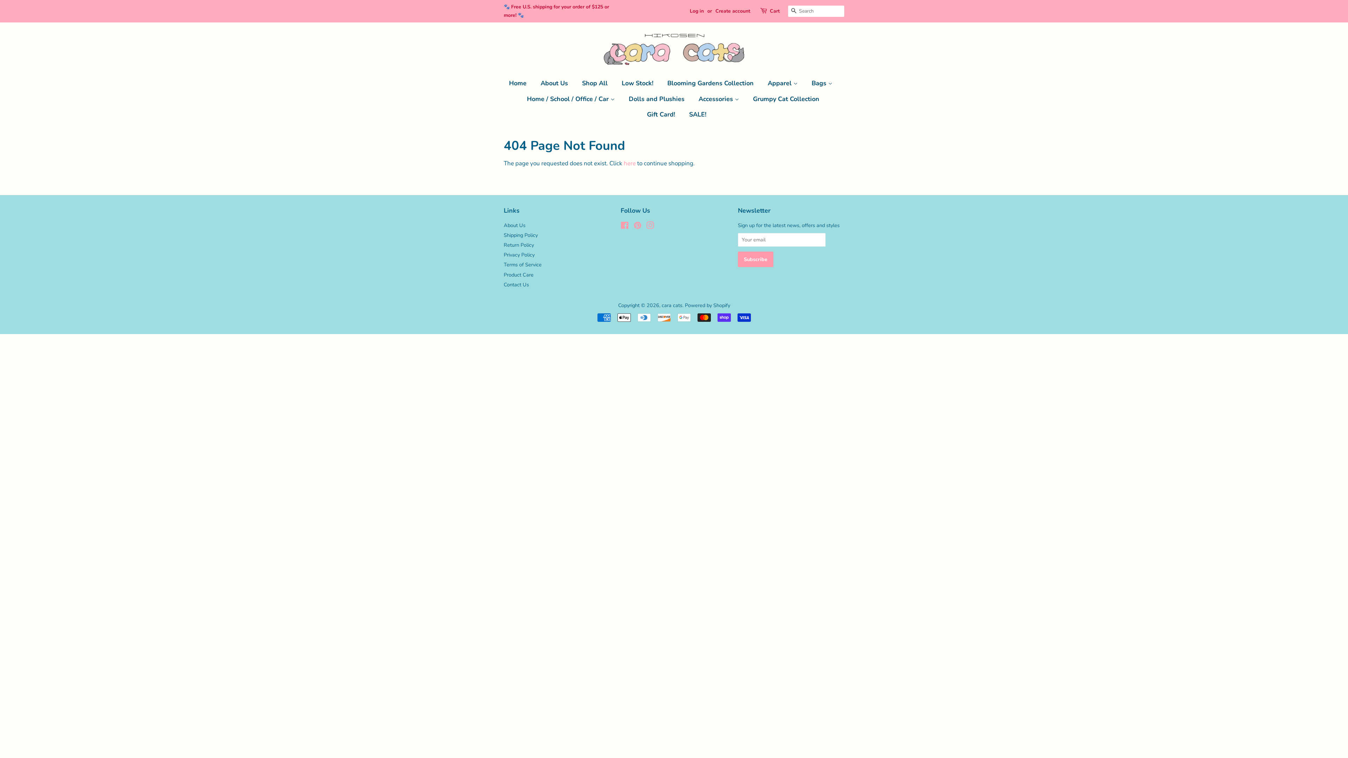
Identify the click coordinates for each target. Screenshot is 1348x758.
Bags (820, 83)
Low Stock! (637, 83)
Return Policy (519, 244)
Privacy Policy (519, 254)
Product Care (519, 274)
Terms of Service (523, 264)
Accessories (717, 99)
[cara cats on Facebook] (625, 226)
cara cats (672, 305)
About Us (554, 83)
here (630, 163)
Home (518, 83)
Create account (732, 11)
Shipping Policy (521, 235)
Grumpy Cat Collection (786, 99)
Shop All (595, 83)
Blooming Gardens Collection (710, 83)
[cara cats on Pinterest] (637, 226)
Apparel (780, 83)
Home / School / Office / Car (568, 99)
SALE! (697, 114)
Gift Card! (661, 114)
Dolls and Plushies (657, 99)
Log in (697, 11)
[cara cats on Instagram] (650, 226)
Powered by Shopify (707, 305)
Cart (775, 11)
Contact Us (516, 284)
